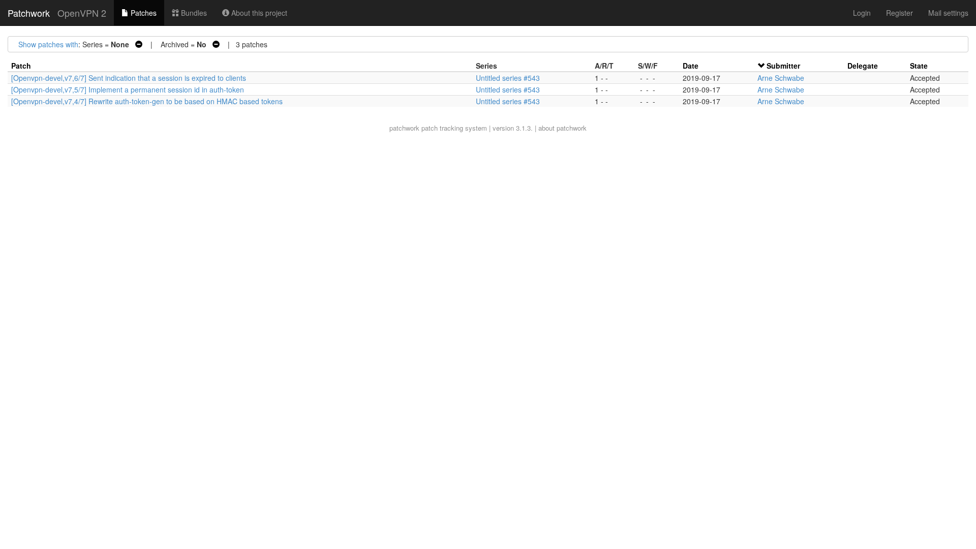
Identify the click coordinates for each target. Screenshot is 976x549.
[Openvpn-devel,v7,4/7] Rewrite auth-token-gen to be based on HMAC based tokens (147, 101)
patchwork (404, 128)
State (919, 65)
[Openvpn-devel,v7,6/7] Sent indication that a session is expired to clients (128, 78)
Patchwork (29, 12)
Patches (143, 13)
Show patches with (48, 44)
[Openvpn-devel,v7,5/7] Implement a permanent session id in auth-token (127, 89)
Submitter (783, 65)
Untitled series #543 (508, 78)
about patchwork (562, 128)
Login (862, 13)
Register (899, 13)
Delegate (862, 65)
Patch (21, 65)
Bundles (193, 13)
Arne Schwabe (780, 78)
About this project (258, 13)
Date (690, 65)
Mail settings (948, 13)
